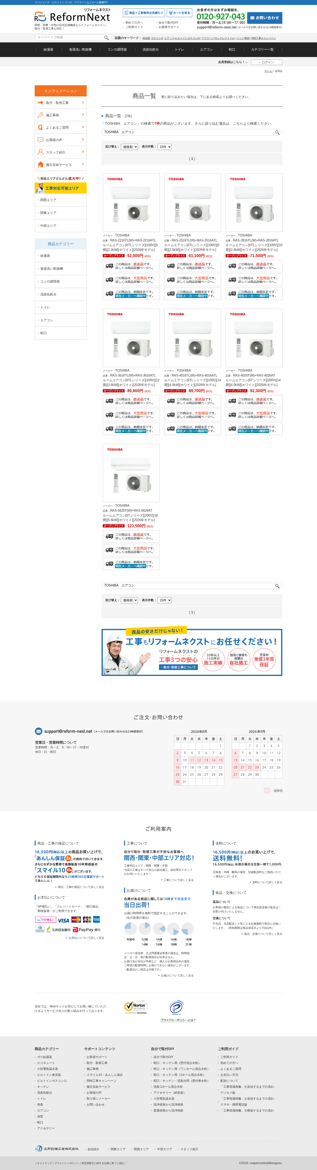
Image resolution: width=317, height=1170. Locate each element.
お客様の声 (54, 140)
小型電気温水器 (47, 1069)
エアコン (206, 49)
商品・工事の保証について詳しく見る (81, 886)
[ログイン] (266, 62)
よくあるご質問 (57, 127)
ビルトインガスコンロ (52, 1080)
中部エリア (48, 226)
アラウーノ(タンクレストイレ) (218, 38)
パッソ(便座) (243, 38)
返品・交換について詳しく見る (263, 933)
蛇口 (232, 49)
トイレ (179, 49)
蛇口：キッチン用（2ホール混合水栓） (180, 1075)
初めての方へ (134, 22)
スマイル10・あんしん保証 (105, 1075)
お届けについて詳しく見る (177, 975)
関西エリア (48, 200)
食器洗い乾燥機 (80, 49)
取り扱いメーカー (98, 1098)
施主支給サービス (59, 165)
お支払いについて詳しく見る (86, 937)
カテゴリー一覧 (262, 49)
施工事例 (52, 115)
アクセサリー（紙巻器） (170, 1092)
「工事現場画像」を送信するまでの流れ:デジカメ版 (247, 1089)
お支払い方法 (229, 1075)
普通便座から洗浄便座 (168, 1110)
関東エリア (48, 213)
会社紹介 (93, 1149)
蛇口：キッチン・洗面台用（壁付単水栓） (182, 1080)
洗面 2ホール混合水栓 (168, 1086)
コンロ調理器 (117, 49)
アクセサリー (46, 1128)
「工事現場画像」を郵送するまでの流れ (247, 1110)
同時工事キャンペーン (263, 38)
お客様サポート (168, 27)
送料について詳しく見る (267, 882)
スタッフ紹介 (55, 152)
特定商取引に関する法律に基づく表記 (103, 1163)
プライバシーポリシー (66, 1163)
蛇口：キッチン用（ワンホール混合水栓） (182, 1069)
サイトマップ (44, 1163)
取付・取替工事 (57, 103)
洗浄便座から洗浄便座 (168, 1104)
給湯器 (146, 38)
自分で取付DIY (168, 22)
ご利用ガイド (134, 27)
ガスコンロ (157, 38)
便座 (40, 1104)
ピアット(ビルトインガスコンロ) (182, 38)
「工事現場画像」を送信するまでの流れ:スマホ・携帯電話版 (247, 1101)
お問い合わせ (96, 1104)
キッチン (43, 1086)
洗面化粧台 (151, 49)
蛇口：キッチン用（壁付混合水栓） (177, 1063)
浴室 (40, 1116)
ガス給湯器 (44, 1057)
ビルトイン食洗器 (49, 1075)
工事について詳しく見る (179, 879)
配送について (229, 1080)
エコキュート (46, 1063)
